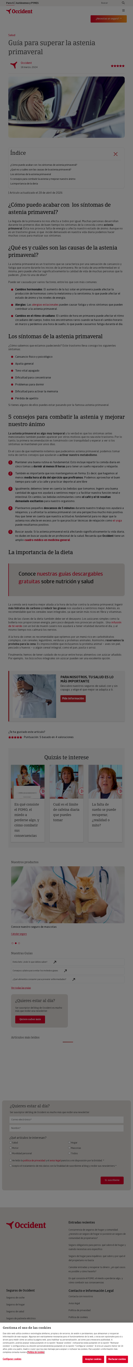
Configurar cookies (12, 1359)
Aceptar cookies (93, 1359)
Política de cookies (36, 1352)
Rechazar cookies (117, 1359)
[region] (66, 1345)
